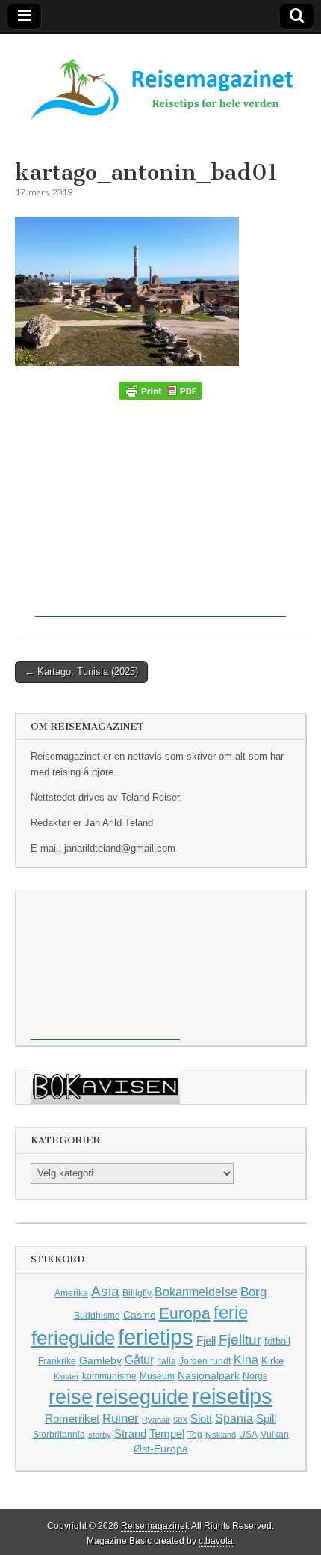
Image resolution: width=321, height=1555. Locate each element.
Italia (166, 1361)
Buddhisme (97, 1315)
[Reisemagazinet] (160, 83)
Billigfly (137, 1293)
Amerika (71, 1293)
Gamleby (100, 1360)
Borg (253, 1292)
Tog (194, 1434)
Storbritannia (59, 1434)
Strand (130, 1434)
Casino (139, 1315)
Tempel (166, 1434)
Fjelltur (240, 1340)
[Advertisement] (160, 512)
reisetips (232, 1396)
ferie (231, 1312)
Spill (266, 1418)
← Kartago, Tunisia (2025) (81, 671)
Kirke (272, 1360)
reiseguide (142, 1397)
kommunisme (109, 1376)
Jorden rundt (205, 1361)
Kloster (66, 1376)
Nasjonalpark (209, 1375)
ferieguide (73, 1338)
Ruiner (120, 1418)
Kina (246, 1359)
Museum (157, 1376)
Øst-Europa (161, 1449)
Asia (105, 1291)
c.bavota (216, 1541)
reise (71, 1397)
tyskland (220, 1434)
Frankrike (57, 1361)
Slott (201, 1418)
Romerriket (72, 1418)
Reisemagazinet (154, 1526)
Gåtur (139, 1360)
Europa (185, 1313)
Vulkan (275, 1434)
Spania (234, 1418)
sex (180, 1419)
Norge (255, 1376)
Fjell (206, 1340)
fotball (277, 1341)
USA (248, 1434)
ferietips (155, 1337)
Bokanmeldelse (196, 1292)
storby (99, 1434)
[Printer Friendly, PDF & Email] (160, 391)
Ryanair (156, 1419)
